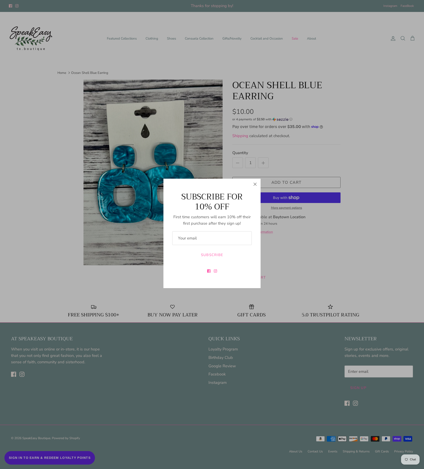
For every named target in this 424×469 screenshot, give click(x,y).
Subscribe (212, 255)
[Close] (255, 184)
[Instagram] (215, 271)
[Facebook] (208, 271)
